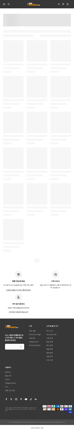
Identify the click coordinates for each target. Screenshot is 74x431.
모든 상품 (32, 331)
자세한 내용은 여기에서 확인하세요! (18, 290)
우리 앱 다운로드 (35, 345)
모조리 (7, 379)
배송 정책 (49, 342)
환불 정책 (49, 349)
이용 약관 (49, 338)
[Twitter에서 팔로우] (11, 399)
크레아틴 (32, 338)
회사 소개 (49, 331)
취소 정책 (49, 345)
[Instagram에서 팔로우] (16, 399)
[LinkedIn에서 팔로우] (35, 399)
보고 (6, 387)
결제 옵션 (49, 353)
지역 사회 (49, 360)
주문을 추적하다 (10, 383)
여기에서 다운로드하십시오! (18, 312)
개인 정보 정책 (51, 334)
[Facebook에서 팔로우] (6, 399)
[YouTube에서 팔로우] (26, 399)
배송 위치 (49, 356)
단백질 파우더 (34, 342)
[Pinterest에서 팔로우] (21, 399)
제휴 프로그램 (10, 390)
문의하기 (8, 372)
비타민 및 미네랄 (35, 334)
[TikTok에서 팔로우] (31, 399)
